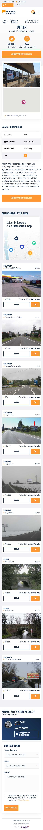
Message (7, 772)
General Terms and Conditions (21, 824)
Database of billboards (14, 21)
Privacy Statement (23, 800)
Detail (16, 305)
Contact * (7, 761)
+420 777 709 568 (21, 728)
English (19, 5)
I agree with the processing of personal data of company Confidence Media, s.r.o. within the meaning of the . (22, 798)
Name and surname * (10, 750)
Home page (4, 21)
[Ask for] (35, 304)
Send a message (11, 808)
